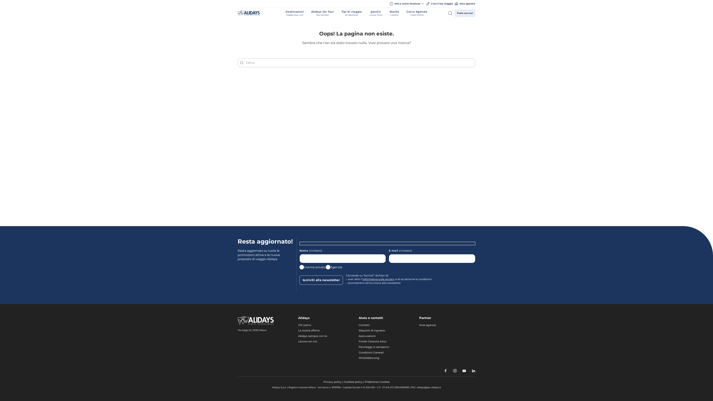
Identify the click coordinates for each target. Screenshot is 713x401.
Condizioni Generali (371, 352)
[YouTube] (464, 371)
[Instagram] (455, 371)
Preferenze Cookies (377, 382)
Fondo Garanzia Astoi (372, 341)
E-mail (400, 250)
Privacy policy (332, 382)
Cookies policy (353, 382)
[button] (295, 13)
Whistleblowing (369, 358)
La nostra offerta (309, 330)
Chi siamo (304, 325)
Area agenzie (467, 3)
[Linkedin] (473, 371)
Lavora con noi (307, 341)
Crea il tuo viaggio (442, 3)
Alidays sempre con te (312, 336)
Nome (310, 250)
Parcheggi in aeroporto (374, 347)
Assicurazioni (367, 336)
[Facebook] (445, 371)
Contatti (364, 325)
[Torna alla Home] (249, 13)
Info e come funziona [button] (407, 3)
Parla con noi (465, 13)
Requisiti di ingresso (372, 330)
